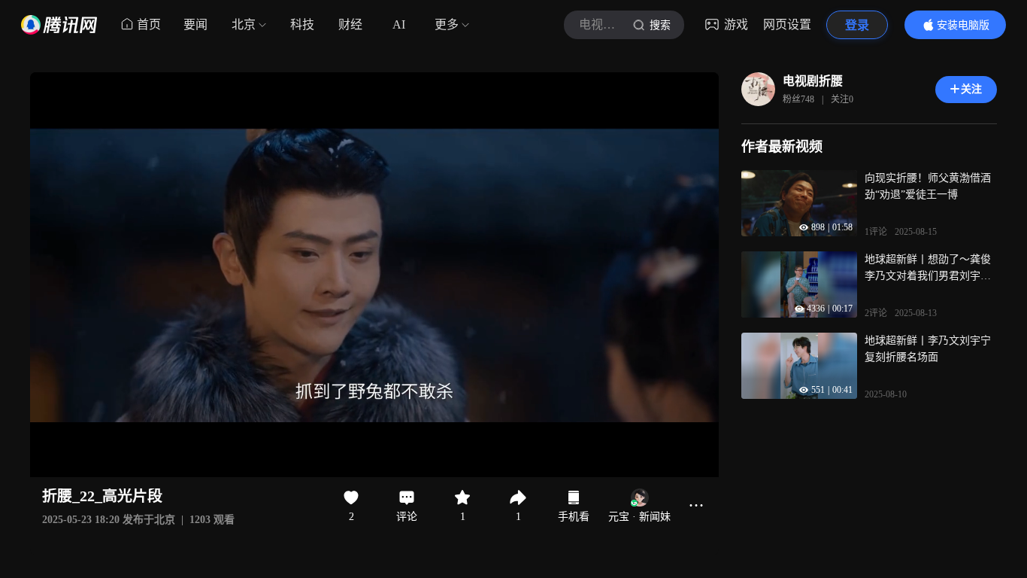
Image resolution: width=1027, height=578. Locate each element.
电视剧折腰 (813, 81)
